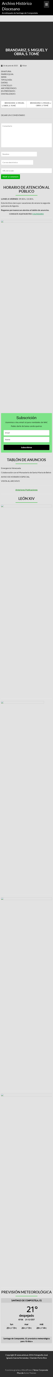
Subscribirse (26, 447)
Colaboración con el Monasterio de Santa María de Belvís (26, 472)
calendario (38, 214)
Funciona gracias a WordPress (18, 1370)
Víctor (24, 66)
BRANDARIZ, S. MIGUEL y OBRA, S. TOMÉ (13, 104)
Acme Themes (30, 1373)
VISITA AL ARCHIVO (10, 481)
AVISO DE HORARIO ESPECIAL (15, 477)
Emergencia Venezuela (11, 468)
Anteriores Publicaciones (26, 490)
